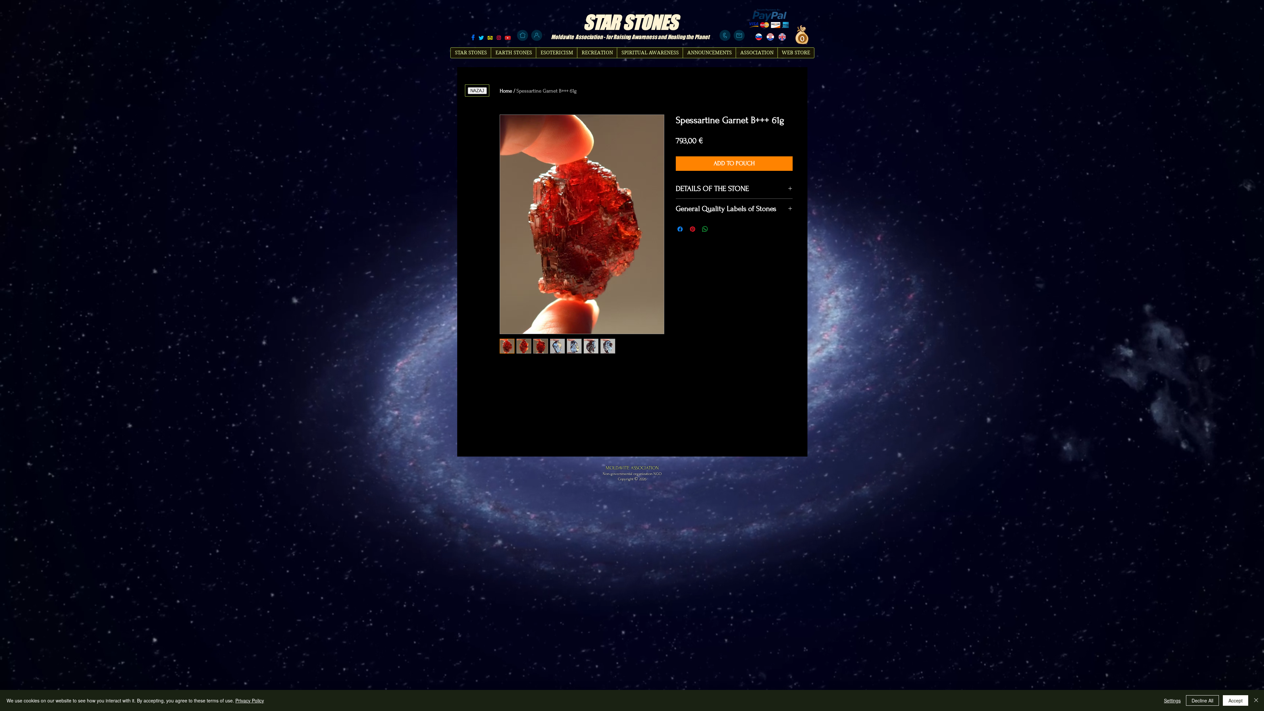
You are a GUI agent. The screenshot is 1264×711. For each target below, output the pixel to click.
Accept (1235, 700)
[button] (801, 38)
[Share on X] (718, 229)
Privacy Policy (249, 700)
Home (506, 91)
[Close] (1256, 700)
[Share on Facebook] (680, 229)
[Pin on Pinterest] (693, 229)
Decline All (1202, 700)
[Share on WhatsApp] (705, 229)
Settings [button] (1172, 700)
